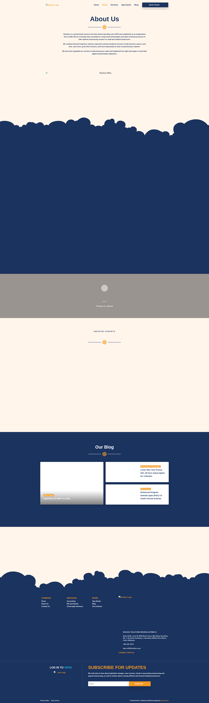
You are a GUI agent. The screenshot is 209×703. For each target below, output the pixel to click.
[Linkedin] (123, 656)
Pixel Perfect (165, 700)
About (104, 5)
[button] (155, 5)
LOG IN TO (61, 667)
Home (96, 5)
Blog (136, 5)
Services (114, 5)
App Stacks (126, 5)
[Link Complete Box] (71, 483)
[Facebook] (120, 656)
